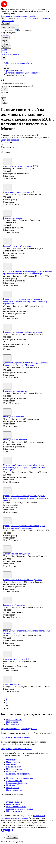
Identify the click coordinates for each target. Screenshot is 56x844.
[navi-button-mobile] (3, 58)
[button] (4, 50)
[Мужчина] (7, 161)
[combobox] (13, 83)
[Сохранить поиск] (3, 99)
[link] (5, 43)
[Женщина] (7, 187)
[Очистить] (4, 89)
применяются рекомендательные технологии (23, 817)
